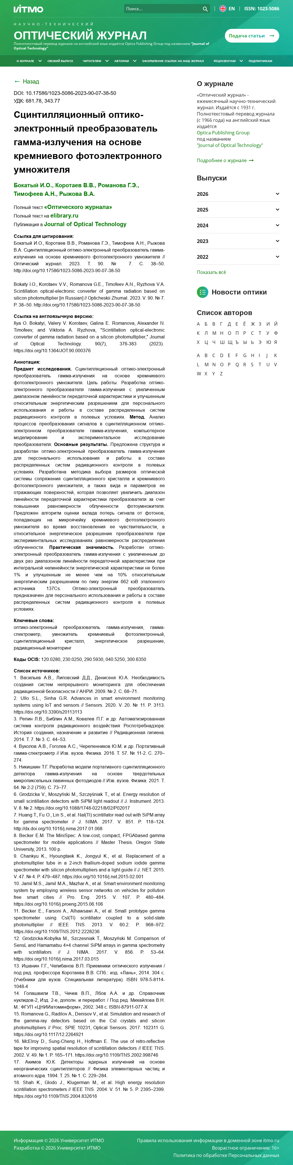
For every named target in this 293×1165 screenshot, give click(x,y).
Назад (31, 81)
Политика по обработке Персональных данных (226, 1155)
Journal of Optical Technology (85, 224)
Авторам (121, 61)
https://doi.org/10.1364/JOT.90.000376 (52, 350)
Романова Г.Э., (118, 185)
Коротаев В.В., (75, 185)
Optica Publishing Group (223, 133)
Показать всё (211, 272)
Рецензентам (224, 61)
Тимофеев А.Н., (36, 194)
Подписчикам (260, 61)
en (232, 8)
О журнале (25, 61)
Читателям (92, 61)
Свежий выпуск (60, 61)
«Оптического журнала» (78, 207)
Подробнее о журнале (222, 160)
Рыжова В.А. (77, 194)
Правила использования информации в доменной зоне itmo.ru (208, 1140)
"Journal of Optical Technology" (230, 145)
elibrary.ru (64, 215)
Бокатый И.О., (34, 185)
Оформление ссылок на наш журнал (173, 61)
